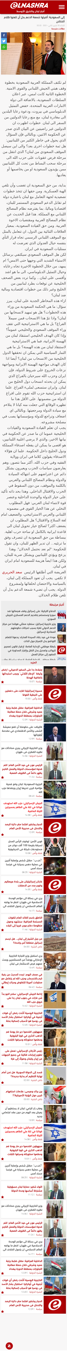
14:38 (27, 814)
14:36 (24, 755)
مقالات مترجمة (58, 28)
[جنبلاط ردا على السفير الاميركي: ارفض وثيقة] (55, 675)
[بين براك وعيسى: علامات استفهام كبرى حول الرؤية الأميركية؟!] (55, 1095)
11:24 (31, 776)
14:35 (27, 889)
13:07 (31, 681)
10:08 (27, 853)
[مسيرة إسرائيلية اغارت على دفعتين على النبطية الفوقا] (55, 694)
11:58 (24, 1063)
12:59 (31, 738)
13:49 (31, 967)
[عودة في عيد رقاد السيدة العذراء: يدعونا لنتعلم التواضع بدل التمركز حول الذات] (61, 638)
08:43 (31, 795)
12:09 (31, 832)
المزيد (33, 662)
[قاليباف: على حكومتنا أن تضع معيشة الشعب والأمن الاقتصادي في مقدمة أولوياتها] (55, 732)
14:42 (24, 1005)
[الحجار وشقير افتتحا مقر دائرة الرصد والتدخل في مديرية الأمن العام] (55, 828)
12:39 (24, 719)
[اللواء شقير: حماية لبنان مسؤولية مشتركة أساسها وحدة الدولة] (55, 1190)
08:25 (24, 872)
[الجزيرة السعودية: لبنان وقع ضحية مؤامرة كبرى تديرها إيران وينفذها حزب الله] (55, 790)
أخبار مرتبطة (56, 604)
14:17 (31, 910)
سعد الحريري (12, 572)
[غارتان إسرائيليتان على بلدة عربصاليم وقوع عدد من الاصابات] (55, 885)
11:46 (24, 929)
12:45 (24, 1024)
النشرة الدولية (35, 719)
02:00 (26, 1080)
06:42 (31, 986)
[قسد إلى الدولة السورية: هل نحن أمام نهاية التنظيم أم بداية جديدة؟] (55, 1076)
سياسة (39, 681)
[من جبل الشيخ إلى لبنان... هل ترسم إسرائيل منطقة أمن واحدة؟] (55, 942)
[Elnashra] (29, 5)
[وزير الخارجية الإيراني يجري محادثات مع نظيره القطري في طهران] (55, 751)
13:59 (31, 1120)
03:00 (26, 1099)
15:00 (27, 698)
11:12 (30, 1194)
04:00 (26, 946)
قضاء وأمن (37, 698)
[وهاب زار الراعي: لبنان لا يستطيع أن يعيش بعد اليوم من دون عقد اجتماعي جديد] (55, 1114)
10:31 (27, 1044)
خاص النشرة (36, 946)
